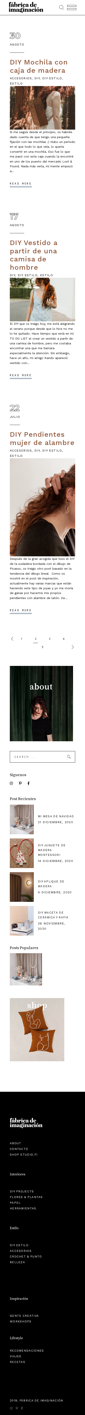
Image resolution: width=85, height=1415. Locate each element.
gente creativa (24, 1315)
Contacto (19, 1149)
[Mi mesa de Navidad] (26, 970)
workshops (21, 1321)
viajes (16, 1356)
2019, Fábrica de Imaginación (36, 1400)
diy (37, 78)
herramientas (23, 1208)
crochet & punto (26, 1256)
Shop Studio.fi (23, 1154)
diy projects (22, 1191)
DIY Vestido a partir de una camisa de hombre (33, 255)
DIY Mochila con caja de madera (39, 66)
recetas (17, 1362)
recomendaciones (27, 1350)
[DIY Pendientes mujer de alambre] (42, 507)
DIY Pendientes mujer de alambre (42, 438)
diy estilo (52, 78)
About (15, 1143)
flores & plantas (26, 1197)
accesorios (21, 78)
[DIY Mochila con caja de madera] (42, 108)
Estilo (16, 83)
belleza (17, 1262)
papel (15, 1202)
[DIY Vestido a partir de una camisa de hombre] (42, 299)
